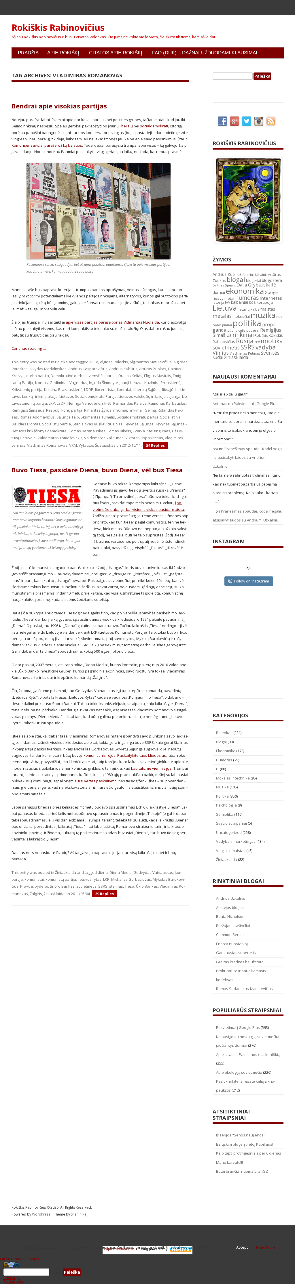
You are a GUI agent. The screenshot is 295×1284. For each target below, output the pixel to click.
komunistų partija (61, 879)
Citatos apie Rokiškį (115, 53)
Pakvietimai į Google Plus (255, 403)
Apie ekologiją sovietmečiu (239, 1072)
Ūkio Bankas (147, 886)
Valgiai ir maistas (230, 850)
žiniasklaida (54, 893)
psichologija (236, 330)
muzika (263, 315)
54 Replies (155, 445)
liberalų (126, 126)
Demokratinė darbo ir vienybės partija (84, 375)
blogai (236, 279)
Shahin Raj (79, 1214)
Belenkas (224, 732)
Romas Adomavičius (37, 417)
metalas (222, 316)
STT (119, 424)
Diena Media (120, 872)
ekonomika (245, 291)
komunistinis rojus (100, 755)
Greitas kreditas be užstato (240, 961)
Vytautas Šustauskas (97, 445)
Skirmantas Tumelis (98, 417)
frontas (41, 382)
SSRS (102, 886)
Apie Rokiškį (63, 53)
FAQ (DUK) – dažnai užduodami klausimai (204, 53)
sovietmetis (86, 886)
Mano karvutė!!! (229, 1162)
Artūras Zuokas (152, 368)
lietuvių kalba (249, 309)
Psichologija (226, 805)
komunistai (34, 879)
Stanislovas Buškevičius (93, 424)
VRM (73, 445)
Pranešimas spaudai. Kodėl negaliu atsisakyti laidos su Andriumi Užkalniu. (248, 457)
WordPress (41, 1214)
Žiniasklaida (65, 872)
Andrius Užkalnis (255, 275)
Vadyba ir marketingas (236, 841)
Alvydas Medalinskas (48, 368)
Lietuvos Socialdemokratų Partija (88, 396)
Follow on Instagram (251, 581)
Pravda (26, 886)
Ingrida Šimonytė (103, 382)
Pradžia (28, 53)
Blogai (221, 741)
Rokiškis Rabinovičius (58, 27)
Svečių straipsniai (231, 823)
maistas (267, 309)
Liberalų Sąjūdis (146, 389)
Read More (265, 1247)
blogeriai (253, 280)
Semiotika (224, 814)
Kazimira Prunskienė (162, 382)
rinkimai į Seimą (142, 410)
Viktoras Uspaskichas (144, 437)
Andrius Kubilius (123, 368)
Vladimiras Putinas (245, 353)
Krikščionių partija (27, 389)
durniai (219, 292)
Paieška (56, 1272)
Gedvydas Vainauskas (153, 872)
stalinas (116, 886)
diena (103, 872)
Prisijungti (11, 1277)
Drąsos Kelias (130, 375)
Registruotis (13, 1281)
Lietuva (225, 308)
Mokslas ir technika (233, 778)
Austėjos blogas (230, 907)
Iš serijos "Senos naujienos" (240, 1135)
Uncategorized (229, 832)
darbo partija (37, 375)
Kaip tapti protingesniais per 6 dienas (248, 1153)
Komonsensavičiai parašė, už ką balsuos (47, 145)
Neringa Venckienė (83, 403)
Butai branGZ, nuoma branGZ (242, 1171)
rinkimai (120, 410)
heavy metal (223, 298)
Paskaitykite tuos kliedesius (141, 755)
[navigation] (147, 1272)
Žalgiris (36, 893)
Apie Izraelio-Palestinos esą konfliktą (248, 1054)
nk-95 (106, 403)
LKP (52, 403)
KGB (252, 302)
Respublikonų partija (64, 410)
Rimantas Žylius (97, 410)
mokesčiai (241, 316)
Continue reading (29, 348)
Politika (61, 361)
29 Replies (104, 893)
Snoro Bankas (62, 886)
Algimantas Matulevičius (151, 361)
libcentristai (105, 389)
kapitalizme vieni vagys (151, 768)
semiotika (268, 341)
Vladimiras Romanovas (47, 445)
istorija (218, 302)
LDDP (88, 389)
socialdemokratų (154, 126)
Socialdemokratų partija (137, 417)
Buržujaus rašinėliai (233, 925)
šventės (270, 352)
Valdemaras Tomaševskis (59, 437)
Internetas (271, 298)
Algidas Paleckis (114, 361)
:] (214, 511)
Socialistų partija (56, 424)
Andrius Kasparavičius (87, 368)
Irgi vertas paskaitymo (97, 781)
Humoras (224, 760)
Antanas (220, 403)
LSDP (61, 403)
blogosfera (272, 280)
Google (272, 292)
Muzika (222, 787)
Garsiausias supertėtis (236, 952)
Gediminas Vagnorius (68, 382)
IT (217, 768)
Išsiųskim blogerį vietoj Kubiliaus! (244, 1144)
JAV (227, 302)
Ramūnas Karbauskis (167, 403)
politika (247, 323)
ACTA (93, 361)
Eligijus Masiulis (157, 375)
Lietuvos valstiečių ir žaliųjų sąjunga (149, 396)
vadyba (266, 347)
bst (215, 448)
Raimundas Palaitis (130, 403)
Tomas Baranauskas (87, 430)
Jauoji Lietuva (131, 382)
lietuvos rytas (89, 879)
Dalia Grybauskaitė (256, 285)
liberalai (124, 389)
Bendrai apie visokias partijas (59, 106)
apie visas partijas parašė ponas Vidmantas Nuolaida (112, 322)
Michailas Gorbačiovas (131, 879)
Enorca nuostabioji (232, 943)
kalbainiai (239, 302)
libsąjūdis (170, 389)
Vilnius (221, 352)
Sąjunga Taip (67, 417)
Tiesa (129, 886)
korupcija (265, 302)
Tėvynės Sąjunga (139, 424)
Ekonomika (225, 750)
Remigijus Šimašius (28, 410)
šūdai (218, 357)
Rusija (245, 341)
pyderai (41, 886)
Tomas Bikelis (119, 430)
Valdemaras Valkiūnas (104, 437)
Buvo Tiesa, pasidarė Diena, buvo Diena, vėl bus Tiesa (97, 469)
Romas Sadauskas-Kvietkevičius (244, 988)
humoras (247, 297)
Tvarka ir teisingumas (151, 430)
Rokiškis (261, 335)
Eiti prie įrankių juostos (19, 1259)
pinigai (227, 325)
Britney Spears (224, 285)
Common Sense (230, 934)
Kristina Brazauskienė (63, 389)
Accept (242, 1247)
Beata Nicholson (230, 916)
